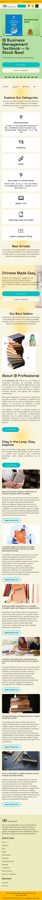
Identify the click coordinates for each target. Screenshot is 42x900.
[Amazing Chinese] (21, 117)
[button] (32, 6)
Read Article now (11, 520)
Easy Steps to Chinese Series (21, 180)
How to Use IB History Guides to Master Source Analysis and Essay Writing (20, 774)
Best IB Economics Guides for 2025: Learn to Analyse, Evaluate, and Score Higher (19, 493)
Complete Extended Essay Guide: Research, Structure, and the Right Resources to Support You (20, 661)
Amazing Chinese (21, 122)
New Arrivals (21, 246)
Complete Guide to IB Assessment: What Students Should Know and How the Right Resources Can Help (18, 549)
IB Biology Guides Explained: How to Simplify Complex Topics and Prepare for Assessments (20, 607)
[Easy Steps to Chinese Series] (21, 175)
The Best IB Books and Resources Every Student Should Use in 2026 (21, 717)
